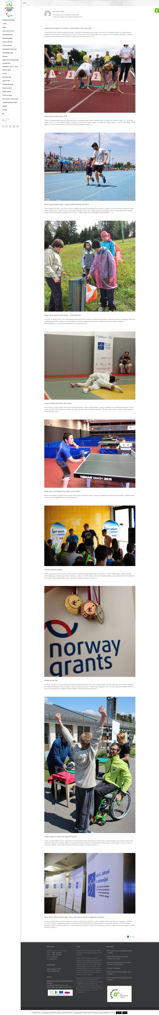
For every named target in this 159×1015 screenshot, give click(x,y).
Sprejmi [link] (119, 1012)
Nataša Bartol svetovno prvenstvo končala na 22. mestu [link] (117, 957)
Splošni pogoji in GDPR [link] (54, 969)
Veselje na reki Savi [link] (51, 680)
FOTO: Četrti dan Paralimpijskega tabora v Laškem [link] (119, 952)
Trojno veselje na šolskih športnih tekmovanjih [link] (60, 837)
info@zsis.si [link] (4, 120)
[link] (157, 10)
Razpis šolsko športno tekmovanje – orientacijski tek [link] (62, 315)
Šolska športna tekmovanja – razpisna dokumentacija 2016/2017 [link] (66, 204)
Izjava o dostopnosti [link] (53, 971)
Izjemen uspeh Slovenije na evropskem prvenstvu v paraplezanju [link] (119, 963)
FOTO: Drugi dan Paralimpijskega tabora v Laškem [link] (119, 979)
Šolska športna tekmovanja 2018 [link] (55, 116)
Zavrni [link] (124, 1012)
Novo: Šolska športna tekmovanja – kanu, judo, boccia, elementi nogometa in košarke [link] (74, 917)
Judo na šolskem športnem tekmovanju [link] (58, 403)
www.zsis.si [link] (53, 959)
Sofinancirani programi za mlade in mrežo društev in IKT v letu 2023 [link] (68, 28)
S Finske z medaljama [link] (113, 968)
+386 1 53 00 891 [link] (57, 953)
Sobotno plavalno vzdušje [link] (53, 570)
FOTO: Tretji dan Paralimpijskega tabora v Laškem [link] (119, 973)
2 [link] (130, 936)
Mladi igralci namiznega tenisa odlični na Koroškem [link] (62, 491)
